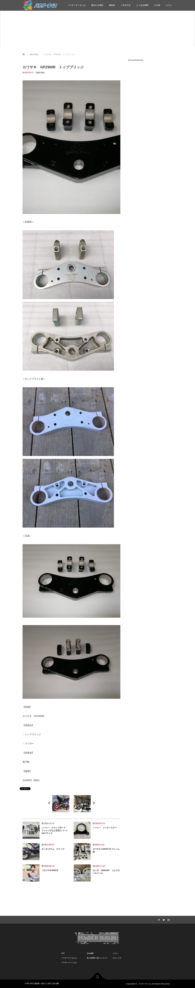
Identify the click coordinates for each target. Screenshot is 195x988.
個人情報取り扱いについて (97, 958)
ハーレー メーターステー (105, 827)
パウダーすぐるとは (77, 5)
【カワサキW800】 (50, 870)
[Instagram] (168, 919)
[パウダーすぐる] (40, 5)
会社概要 (90, 953)
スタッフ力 (116, 958)
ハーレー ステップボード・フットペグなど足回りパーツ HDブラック (56, 830)
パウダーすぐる (144, 984)
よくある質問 (142, 5)
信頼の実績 (40, 73)
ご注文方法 (126, 5)
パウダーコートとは (69, 963)
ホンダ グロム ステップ (53, 849)
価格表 (112, 5)
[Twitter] (163, 919)
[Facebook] (158, 919)
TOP (63, 953)
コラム (169, 5)
